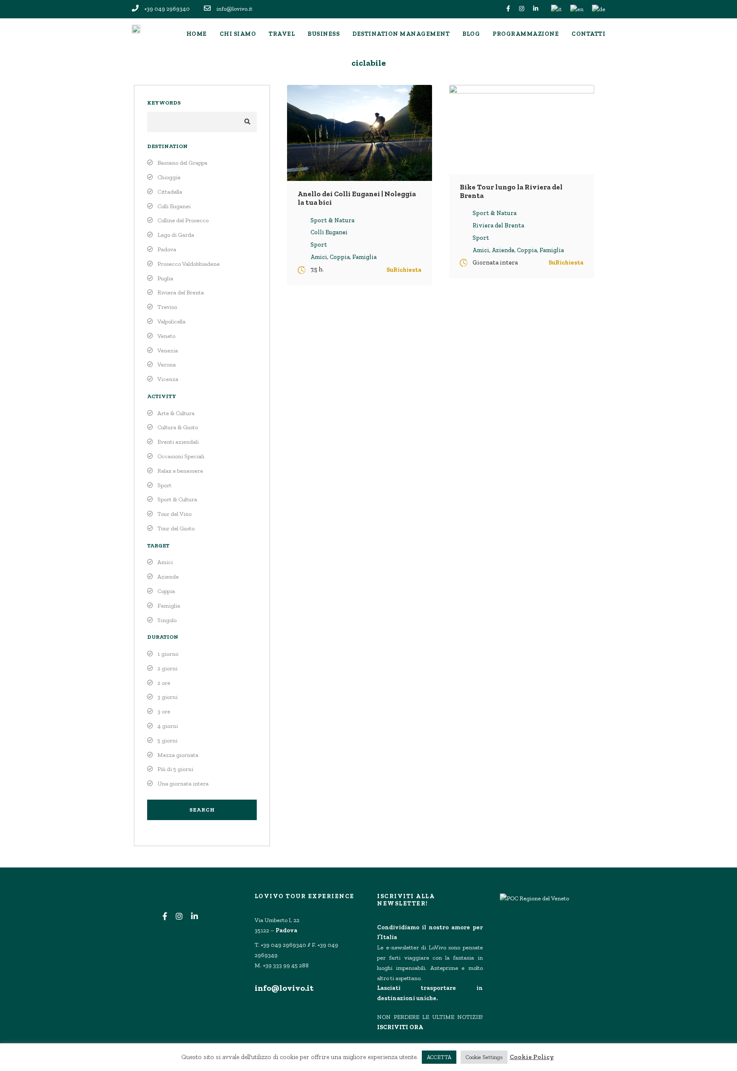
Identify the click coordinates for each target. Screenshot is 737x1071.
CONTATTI (588, 34)
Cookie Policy (532, 1057)
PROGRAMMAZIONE (526, 34)
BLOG (471, 34)
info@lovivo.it (284, 988)
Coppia (340, 257)
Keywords (164, 102)
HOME (196, 34)
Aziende (503, 250)
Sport (318, 244)
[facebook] (508, 8)
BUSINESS (323, 34)
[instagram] (521, 8)
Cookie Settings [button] (484, 1057)
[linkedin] (535, 8)
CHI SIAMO (238, 34)
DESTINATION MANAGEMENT (401, 34)
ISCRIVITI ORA (400, 1027)
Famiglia (364, 257)
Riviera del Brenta (498, 225)
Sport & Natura (332, 220)
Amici (318, 257)
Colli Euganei (329, 232)
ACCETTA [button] (439, 1057)
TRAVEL (282, 34)
